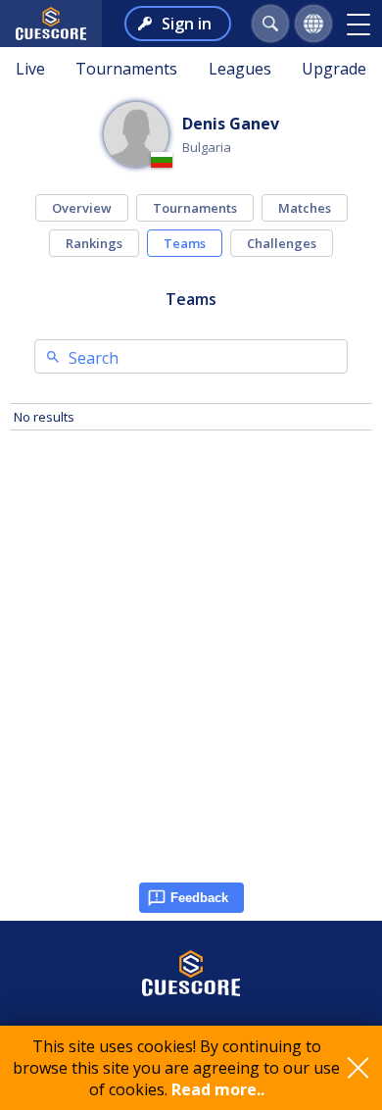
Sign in (187, 23)
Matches (304, 208)
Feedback (199, 897)
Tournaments (126, 68)
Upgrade (334, 68)
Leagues (240, 68)
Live (30, 68)
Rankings (94, 243)
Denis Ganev (230, 123)
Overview (82, 208)
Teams (185, 243)
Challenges (281, 243)
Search (94, 358)
